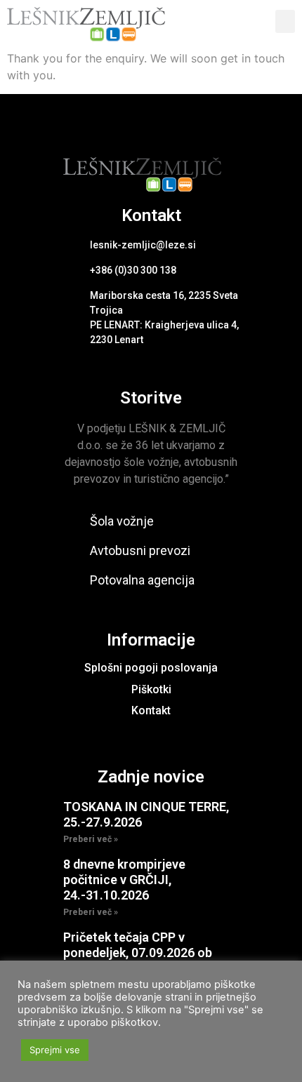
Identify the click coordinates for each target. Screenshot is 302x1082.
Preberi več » (90, 839)
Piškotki (151, 689)
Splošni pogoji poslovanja (151, 667)
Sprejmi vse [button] (54, 1049)
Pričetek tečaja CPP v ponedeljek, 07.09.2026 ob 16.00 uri (137, 952)
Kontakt (151, 710)
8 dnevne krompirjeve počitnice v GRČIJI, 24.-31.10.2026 (124, 879)
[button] (285, 21)
